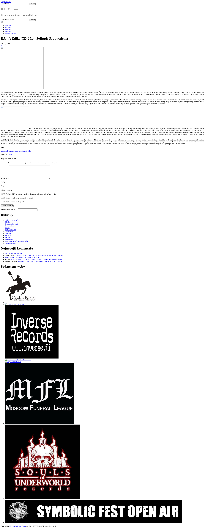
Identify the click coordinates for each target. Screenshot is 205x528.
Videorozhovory (10, 243)
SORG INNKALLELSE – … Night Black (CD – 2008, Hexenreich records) (37, 259)
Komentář (5, 178)
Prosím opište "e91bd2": (9, 209)
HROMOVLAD (19, 254)
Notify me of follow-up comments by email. (18, 198)
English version (10, 33)
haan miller (9, 254)
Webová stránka (6, 190)
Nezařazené (9, 232)
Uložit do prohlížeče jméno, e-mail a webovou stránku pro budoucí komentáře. (29, 194)
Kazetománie (9, 226)
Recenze (10, 155)
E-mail (4, 186)
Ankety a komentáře (12, 220)
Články (7, 222)
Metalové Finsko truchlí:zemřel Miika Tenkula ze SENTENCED (40, 261)
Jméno (4, 182)
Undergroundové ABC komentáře (16, 241)
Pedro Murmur (10, 257)
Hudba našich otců (11, 224)
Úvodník (8, 25)
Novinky (8, 233)
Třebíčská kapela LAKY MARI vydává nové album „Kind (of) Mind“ (39, 255)
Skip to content (6, 2)
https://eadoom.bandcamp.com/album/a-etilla (16, 151)
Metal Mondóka (10, 230)
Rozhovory (9, 239)
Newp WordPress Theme (17, 526)
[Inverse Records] (32, 358)
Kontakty (8, 29)
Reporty (8, 237)
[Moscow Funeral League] (39, 423)
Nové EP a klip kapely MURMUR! (28, 257)
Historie (7, 27)
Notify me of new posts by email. (14, 202)
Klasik (7, 228)
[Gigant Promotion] (13, 362)
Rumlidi (8, 31)
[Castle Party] (20, 302)
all (1, 46)
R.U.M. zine (9, 9)
